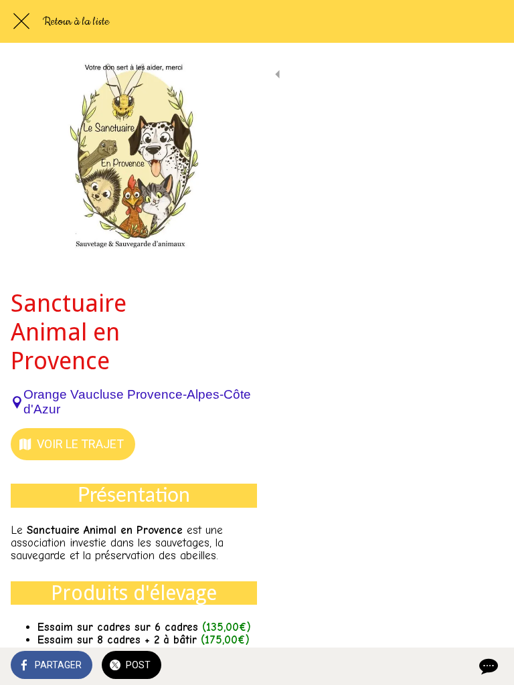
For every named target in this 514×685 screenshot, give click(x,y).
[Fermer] (21, 21)
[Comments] (487, 666)
